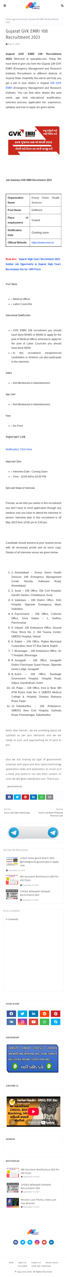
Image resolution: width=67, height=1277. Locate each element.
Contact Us (36, 1263)
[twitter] (22, 1013)
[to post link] (13, 1173)
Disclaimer (22, 1266)
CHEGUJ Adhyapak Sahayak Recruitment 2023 (35, 893)
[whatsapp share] (41, 797)
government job (20, 19)
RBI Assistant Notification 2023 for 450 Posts (39, 878)
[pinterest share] (25, 797)
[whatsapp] (44, 1022)
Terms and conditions (41, 1266)
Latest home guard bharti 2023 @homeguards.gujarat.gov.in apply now (39, 862)
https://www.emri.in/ (43, 242)
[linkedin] (33, 1013)
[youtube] (33, 1022)
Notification (12, 449)
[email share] (49, 797)
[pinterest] (55, 1013)
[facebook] (11, 1013)
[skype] (55, 1022)
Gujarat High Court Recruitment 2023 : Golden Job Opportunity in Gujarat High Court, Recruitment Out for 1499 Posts (33, 264)
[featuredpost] (12, 861)
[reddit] (44, 1013)
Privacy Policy (52, 1263)
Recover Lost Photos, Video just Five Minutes (38, 1201)
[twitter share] (17, 797)
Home (8, 19)
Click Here (26, 449)
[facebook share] (9, 797)
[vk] (11, 1022)
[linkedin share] (33, 797)
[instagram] (22, 1022)
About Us (22, 1263)
